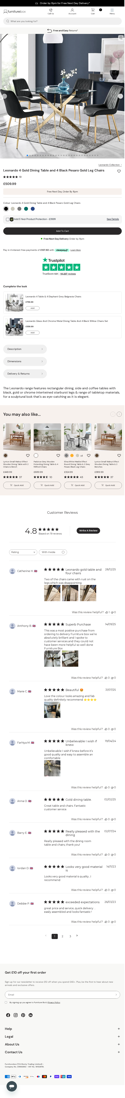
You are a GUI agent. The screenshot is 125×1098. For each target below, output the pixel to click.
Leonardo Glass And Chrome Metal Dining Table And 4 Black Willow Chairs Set (67, 318)
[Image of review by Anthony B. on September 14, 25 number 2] (70, 656)
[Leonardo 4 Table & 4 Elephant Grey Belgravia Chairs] (14, 300)
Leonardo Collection (106, 162)
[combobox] (23, 550)
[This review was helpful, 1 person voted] (104, 609)
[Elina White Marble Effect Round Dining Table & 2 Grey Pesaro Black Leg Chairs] (76, 434)
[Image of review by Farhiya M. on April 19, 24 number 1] (52, 766)
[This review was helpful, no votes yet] (103, 675)
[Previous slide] (4, 94)
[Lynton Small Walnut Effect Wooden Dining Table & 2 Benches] (106, 434)
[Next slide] (118, 94)
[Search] (8, 21)
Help (61, 1026)
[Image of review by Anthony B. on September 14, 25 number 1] (52, 656)
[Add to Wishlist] (117, 169)
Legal (61, 1034)
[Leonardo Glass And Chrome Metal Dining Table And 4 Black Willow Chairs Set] (14, 325)
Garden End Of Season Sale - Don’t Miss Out (61, 3)
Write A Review (87, 528)
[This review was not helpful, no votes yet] (110, 609)
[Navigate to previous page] (46, 933)
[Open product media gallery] (118, 38)
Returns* (60, 30)
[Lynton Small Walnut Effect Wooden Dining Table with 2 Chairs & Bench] (17, 434)
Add (35, 306)
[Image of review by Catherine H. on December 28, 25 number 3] (88, 590)
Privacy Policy (54, 1000)
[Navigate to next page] (77, 933)
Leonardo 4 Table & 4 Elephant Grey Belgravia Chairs (53, 294)
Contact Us (61, 1050)
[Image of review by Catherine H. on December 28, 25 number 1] (52, 590)
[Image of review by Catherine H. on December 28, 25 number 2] (70, 590)
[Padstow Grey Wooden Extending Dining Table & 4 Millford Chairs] (46, 434)
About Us (61, 1042)
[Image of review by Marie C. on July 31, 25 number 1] (52, 707)
